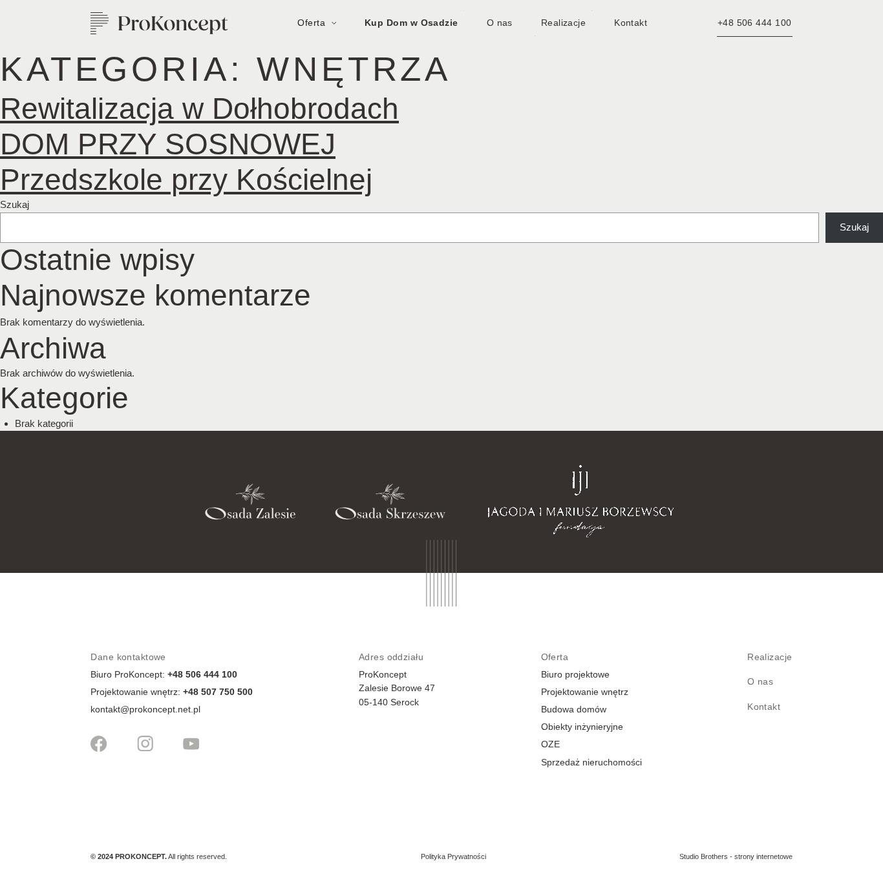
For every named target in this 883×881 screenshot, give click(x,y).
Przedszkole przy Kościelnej (186, 179)
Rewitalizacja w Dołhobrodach (199, 108)
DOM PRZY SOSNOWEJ (167, 144)
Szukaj (14, 204)
